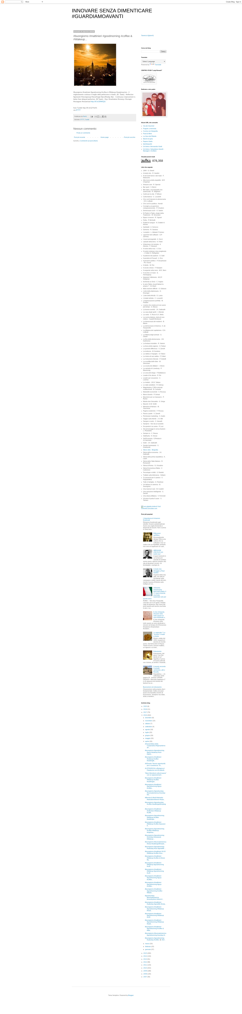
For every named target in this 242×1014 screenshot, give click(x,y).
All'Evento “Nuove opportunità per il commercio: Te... (155, 764)
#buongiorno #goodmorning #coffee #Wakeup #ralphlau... (154, 830)
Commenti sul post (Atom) (89, 141)
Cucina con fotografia (150, 131)
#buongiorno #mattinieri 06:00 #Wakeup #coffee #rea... (155, 852)
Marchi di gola (148, 139)
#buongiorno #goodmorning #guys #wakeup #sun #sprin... (154, 752)
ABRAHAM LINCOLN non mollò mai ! (158, 552)
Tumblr (87, 119)
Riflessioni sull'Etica (157, 534)
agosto (147, 729)
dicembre (148, 718)
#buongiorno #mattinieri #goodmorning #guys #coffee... (153, 786)
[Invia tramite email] (96, 116)
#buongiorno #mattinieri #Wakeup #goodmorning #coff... (154, 864)
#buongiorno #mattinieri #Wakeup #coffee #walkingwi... (153, 780)
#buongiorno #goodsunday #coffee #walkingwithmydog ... (155, 804)
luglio (147, 732)
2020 (145, 706)
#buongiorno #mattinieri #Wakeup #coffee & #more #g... (155, 858)
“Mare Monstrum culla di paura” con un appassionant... (155, 774)
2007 (145, 977)
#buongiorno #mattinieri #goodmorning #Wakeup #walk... (154, 922)
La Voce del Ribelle (149, 136)
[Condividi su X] (100, 116)
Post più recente (79, 137)
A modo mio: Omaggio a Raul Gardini (159, 571)
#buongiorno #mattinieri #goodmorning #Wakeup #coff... (154, 915)
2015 (145, 953)
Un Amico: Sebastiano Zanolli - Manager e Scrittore (153, 150)
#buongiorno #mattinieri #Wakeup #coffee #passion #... (155, 824)
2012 (145, 962)
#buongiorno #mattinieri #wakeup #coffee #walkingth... (153, 759)
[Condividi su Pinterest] (105, 116)
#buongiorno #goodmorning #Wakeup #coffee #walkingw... (154, 817)
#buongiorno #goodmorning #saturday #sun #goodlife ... (155, 847)
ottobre (147, 724)
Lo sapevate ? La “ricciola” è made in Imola (159, 634)
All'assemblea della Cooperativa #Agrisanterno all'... (155, 745)
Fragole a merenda (149, 128)
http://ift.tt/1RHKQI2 (98, 102)
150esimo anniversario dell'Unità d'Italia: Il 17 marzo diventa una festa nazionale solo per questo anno (154, 593)
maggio (148, 738)
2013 (145, 959)
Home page (105, 137)
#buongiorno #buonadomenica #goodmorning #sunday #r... (155, 934)
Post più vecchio (129, 137)
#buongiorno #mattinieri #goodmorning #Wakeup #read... (154, 908)
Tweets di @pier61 (147, 35)
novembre (149, 721)
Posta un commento (83, 133)
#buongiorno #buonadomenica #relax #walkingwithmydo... (155, 843)
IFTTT (78, 110)
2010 (145, 968)
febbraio (148, 946)
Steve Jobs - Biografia (150, 450)
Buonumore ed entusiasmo (152, 687)
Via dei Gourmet (148, 126)
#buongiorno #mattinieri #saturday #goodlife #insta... (155, 903)
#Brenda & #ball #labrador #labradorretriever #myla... (155, 798)
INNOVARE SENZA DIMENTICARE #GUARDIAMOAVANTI (112, 13)
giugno (147, 735)
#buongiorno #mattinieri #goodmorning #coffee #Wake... (153, 891)
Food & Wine (147, 134)
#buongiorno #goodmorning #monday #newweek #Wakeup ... (154, 837)
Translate (158, 65)
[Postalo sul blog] (98, 116)
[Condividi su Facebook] (103, 116)
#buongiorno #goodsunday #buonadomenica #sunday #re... (155, 793)
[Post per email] (91, 116)
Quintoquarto (147, 144)
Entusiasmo (157, 651)
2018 (145, 709)
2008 (145, 974)
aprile (147, 741)
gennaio (148, 949)
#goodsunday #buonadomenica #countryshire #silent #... (154, 897)
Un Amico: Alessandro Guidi (152, 146)
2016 (145, 715)
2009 (145, 971)
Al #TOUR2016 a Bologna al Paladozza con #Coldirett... (155, 769)
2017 (145, 712)
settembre (148, 727)
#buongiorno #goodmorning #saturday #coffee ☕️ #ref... (155, 939)
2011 (145, 965)
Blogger (130, 995)
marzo (147, 944)
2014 (145, 956)
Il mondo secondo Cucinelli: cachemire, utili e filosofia (159, 669)
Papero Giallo (148, 141)
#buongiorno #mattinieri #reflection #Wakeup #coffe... (153, 811)
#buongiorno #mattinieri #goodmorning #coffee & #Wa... (154, 928)
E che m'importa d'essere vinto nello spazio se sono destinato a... (159, 614)
